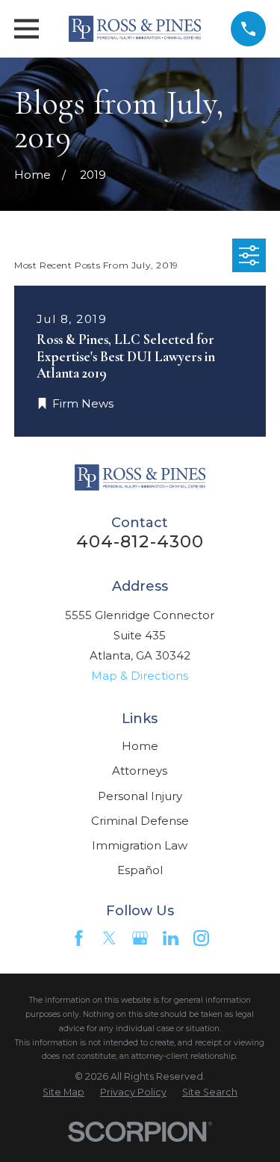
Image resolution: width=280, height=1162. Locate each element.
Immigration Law (139, 845)
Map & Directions (139, 675)
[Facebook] (79, 938)
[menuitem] (63, 1092)
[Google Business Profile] (140, 938)
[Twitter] (109, 938)
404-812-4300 (140, 541)
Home (140, 746)
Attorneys (139, 770)
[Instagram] (201, 938)
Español (140, 870)
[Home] (135, 29)
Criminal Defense (140, 821)
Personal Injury (140, 796)
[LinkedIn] (170, 938)
